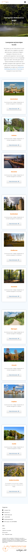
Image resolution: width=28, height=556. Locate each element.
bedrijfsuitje (21, 67)
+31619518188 (7, 517)
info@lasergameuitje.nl (8, 519)
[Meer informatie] (14, 111)
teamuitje (20, 69)
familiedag (7, 69)
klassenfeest (13, 69)
